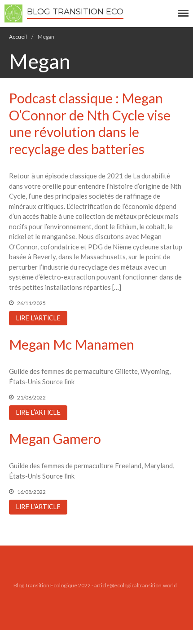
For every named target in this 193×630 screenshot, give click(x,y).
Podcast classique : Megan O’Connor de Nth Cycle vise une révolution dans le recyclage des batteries (90, 123)
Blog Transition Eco (75, 12)
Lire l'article (38, 318)
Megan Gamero (55, 438)
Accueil (18, 36)
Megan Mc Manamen (71, 344)
